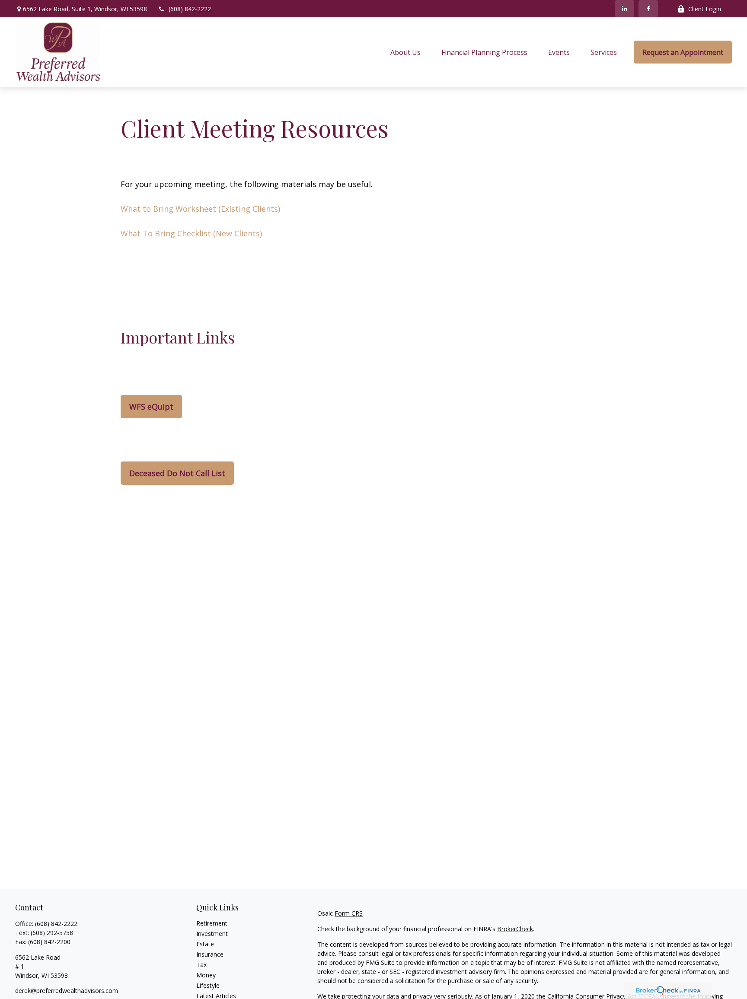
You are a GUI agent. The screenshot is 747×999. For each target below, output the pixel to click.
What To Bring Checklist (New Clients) (191, 233)
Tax (201, 965)
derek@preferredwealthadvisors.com (66, 990)
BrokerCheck (515, 929)
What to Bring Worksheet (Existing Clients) (200, 209)
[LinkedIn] (624, 8)
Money (206, 975)
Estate (205, 944)
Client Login (704, 9)
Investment (212, 933)
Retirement (211, 923)
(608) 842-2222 (190, 9)
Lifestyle (208, 985)
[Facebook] (648, 8)
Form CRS (349, 913)
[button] (405, 52)
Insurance (209, 954)
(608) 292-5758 (52, 933)
